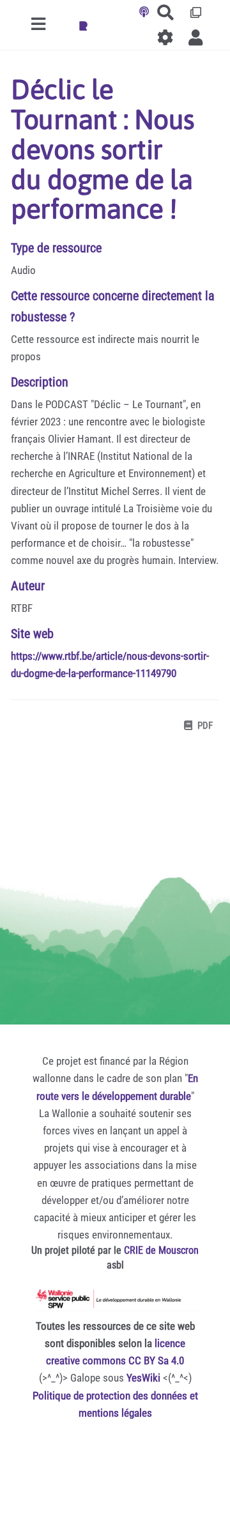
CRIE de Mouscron (161, 1250)
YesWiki (143, 1377)
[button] (196, 37)
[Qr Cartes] (196, 12)
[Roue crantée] (166, 37)
